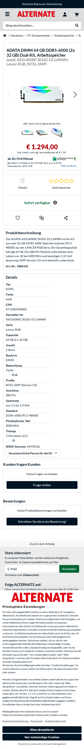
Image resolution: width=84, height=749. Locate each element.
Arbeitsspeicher (64, 35)
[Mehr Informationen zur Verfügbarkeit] (55, 202)
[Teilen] (66, 218)
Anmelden (69, 569)
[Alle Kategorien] (7, 14)
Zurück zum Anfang (42, 544)
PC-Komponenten (38, 35)
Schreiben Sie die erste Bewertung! (42, 521)
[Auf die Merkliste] (17, 218)
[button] (9, 94)
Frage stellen (42, 485)
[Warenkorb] (76, 14)
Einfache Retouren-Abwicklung (42, 4)
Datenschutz (31, 575)
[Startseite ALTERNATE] (36, 13)
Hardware (16, 35)
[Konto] (65, 14)
